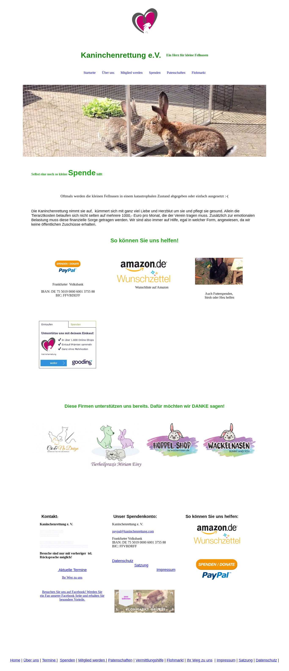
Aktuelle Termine (72, 570)
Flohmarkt (198, 72)
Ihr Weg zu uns (72, 577)
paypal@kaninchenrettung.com (133, 531)
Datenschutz (122, 561)
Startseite (90, 72)
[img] (144, 21)
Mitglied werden (132, 72)
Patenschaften (176, 72)
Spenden (155, 72)
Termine (49, 660)
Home (15, 660)
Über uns (108, 72)
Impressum (166, 570)
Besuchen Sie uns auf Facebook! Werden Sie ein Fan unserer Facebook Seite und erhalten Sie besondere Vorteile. (72, 595)
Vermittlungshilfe (150, 660)
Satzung (141, 565)
